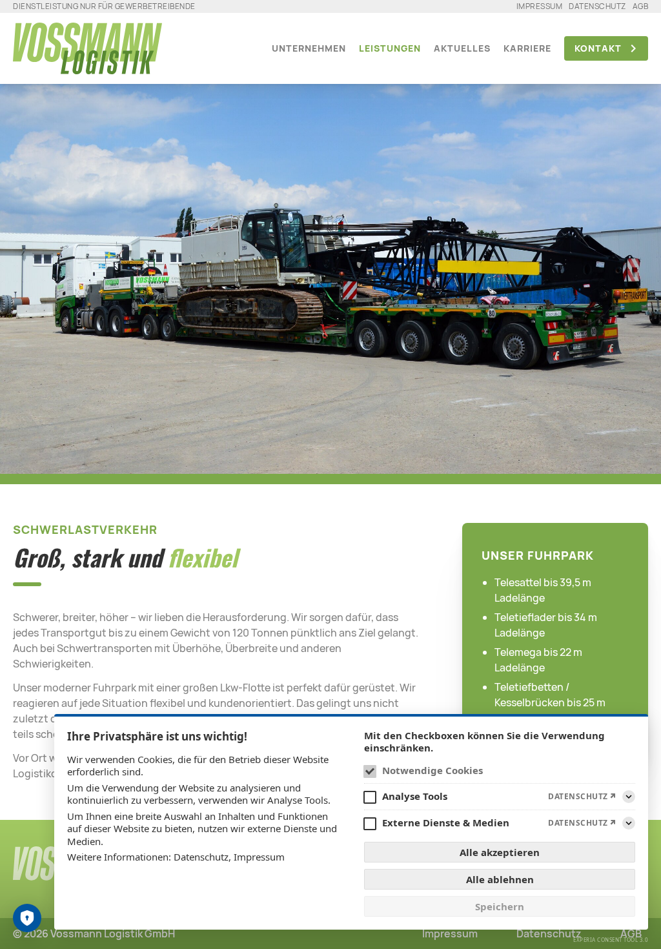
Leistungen (390, 48)
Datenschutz (597, 6)
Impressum (539, 6)
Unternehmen (309, 48)
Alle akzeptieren (500, 852)
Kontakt (598, 48)
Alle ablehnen (500, 879)
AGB (641, 6)
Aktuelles (462, 48)
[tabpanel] (330, 272)
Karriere (527, 48)
